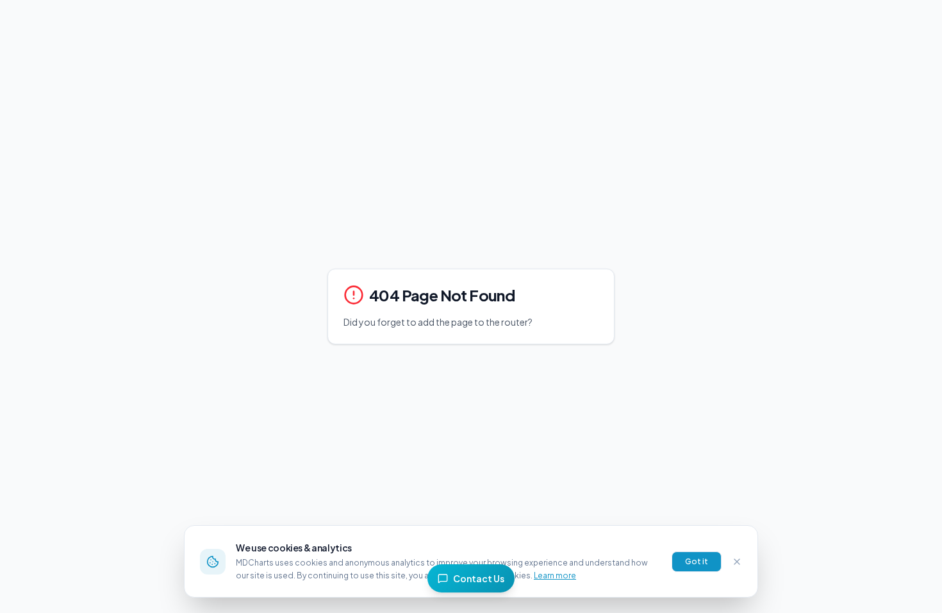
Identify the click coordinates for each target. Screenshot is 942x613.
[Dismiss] (737, 562)
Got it (696, 561)
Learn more (555, 575)
